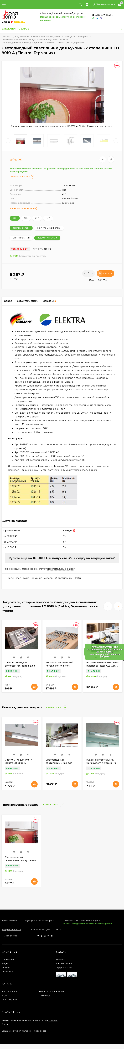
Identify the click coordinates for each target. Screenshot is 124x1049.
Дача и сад (44, 995)
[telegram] (48, 936)
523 (26, 218)
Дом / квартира (21, 36)
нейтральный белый (49, 228)
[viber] (52, 936)
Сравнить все (54, 707)
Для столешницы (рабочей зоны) (48, 39)
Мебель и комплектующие (46, 36)
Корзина (60, 959)
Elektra (78, 578)
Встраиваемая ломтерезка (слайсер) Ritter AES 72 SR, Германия (102, 665)
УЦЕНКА (6, 995)
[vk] (38, 936)
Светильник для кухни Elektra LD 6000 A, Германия (18, 763)
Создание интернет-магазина (16, 1031)
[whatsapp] (45, 936)
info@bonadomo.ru (11, 929)
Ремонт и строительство (51, 991)
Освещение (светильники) (15, 39)
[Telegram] (97, 18)
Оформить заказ (64, 967)
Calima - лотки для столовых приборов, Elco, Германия (20, 665)
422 (14, 218)
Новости (6, 967)
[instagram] (41, 936)
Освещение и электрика (76, 36)
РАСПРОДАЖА (9, 991)
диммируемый (21, 238)
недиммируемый (47, 238)
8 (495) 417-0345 (101, 15)
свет (18, 578)
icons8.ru (52, 1020)
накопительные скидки (61, 568)
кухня (25, 578)
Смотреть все (50, 805)
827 (37, 218)
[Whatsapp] (93, 18)
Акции (5, 963)
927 (48, 218)
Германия (36, 578)
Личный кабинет (64, 963)
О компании (8, 959)
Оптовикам (7, 971)
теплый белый (21, 228)
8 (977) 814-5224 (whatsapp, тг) (40, 920)
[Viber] (101, 18)
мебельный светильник (58, 578)
